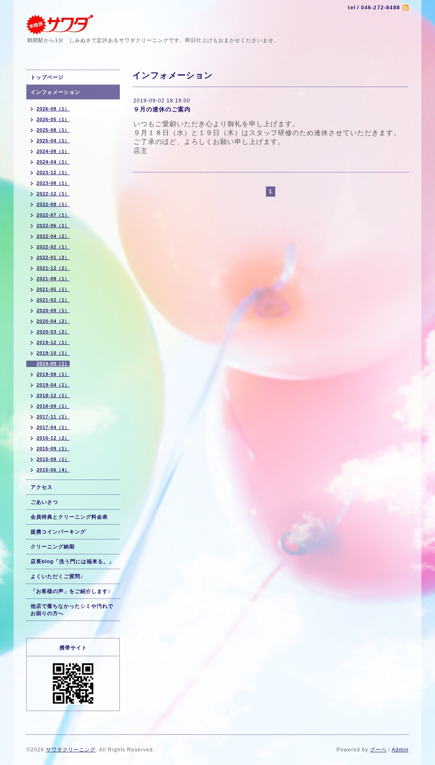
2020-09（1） (53, 310)
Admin (400, 750)
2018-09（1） (53, 406)
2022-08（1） (53, 204)
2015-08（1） (53, 459)
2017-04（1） (53, 427)
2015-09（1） (53, 448)
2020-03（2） (53, 331)
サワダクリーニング (71, 750)
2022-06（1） (53, 225)
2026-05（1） (53, 119)
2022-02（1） (53, 246)
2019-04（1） (53, 384)
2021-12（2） (53, 268)
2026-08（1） (53, 108)
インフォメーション (55, 92)
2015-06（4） (53, 469)
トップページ (47, 77)
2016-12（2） (53, 437)
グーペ (378, 750)
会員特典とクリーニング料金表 (69, 517)
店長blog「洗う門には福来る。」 (72, 562)
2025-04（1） (53, 140)
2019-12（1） (53, 342)
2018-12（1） (53, 395)
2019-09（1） (53, 363)
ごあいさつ (44, 502)
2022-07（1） (53, 214)
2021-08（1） (53, 278)
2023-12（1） (53, 172)
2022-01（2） (53, 257)
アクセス (42, 487)
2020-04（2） (53, 321)
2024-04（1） (53, 161)
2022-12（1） (53, 193)
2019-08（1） (53, 374)
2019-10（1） (53, 353)
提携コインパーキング (58, 532)
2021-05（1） (53, 289)
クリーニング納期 (53, 547)
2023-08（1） (53, 183)
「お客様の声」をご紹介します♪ (71, 591)
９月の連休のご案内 (162, 109)
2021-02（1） (53, 299)
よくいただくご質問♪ (57, 576)
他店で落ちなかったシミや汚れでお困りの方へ (72, 609)
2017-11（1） (53, 416)
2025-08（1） (53, 130)
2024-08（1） (53, 151)
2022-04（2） (53, 236)
